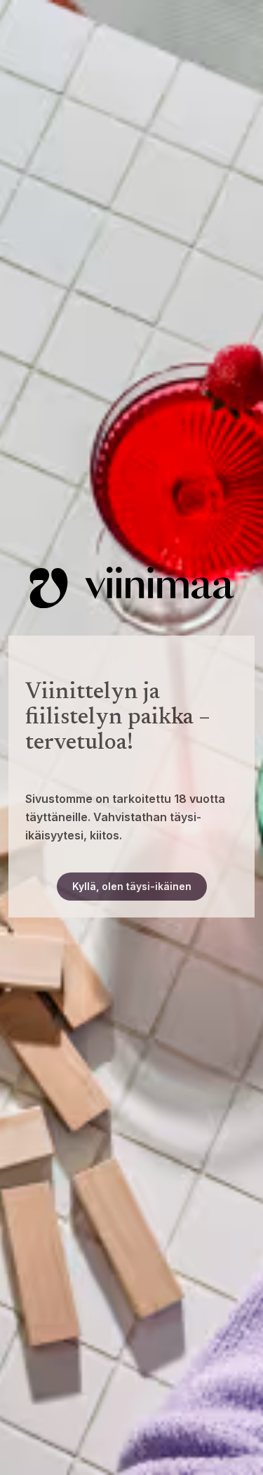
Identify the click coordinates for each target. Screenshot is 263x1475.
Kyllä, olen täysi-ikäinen (131, 886)
